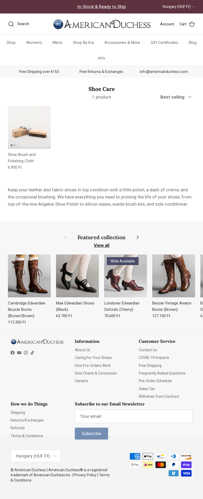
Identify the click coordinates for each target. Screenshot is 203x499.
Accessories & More (122, 42)
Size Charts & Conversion (96, 373)
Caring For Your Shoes (93, 357)
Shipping (18, 412)
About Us (82, 350)
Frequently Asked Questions (162, 373)
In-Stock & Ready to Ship (101, 6)
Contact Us (148, 350)
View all (101, 245)
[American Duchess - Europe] (101, 24)
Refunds (18, 428)
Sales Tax (147, 389)
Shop (11, 42)
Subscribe (91, 433)
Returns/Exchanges (27, 420)
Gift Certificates (164, 42)
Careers (81, 381)
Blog (192, 42)
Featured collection (101, 237)
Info (101, 58)
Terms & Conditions (27, 436)
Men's (57, 42)
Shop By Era (83, 42)
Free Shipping (150, 365)
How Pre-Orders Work (93, 365)
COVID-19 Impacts (154, 357)
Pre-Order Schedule (155, 381)
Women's (34, 42)
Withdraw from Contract (159, 396)
